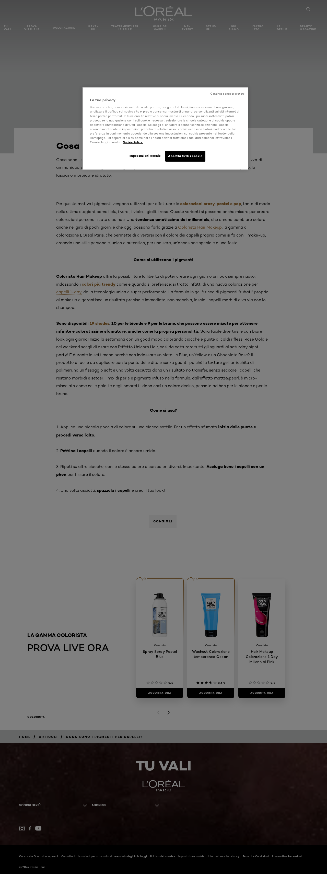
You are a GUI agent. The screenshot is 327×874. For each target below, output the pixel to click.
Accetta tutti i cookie (185, 156)
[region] (165, 128)
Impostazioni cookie (145, 156)
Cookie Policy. (133, 142)
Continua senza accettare (227, 93)
